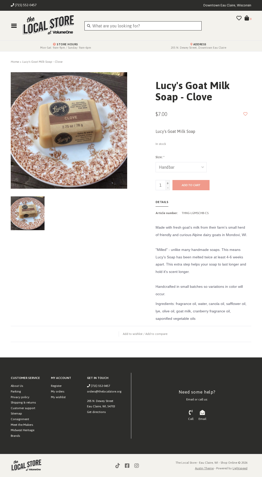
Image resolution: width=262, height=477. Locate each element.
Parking (16, 391)
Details (162, 202)
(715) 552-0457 (100, 386)
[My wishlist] (239, 18)
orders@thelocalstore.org (104, 391)
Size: (160, 157)
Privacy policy (20, 397)
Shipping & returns (23, 402)
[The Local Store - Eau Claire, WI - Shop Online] (49, 25)
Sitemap (16, 413)
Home (15, 61)
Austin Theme (204, 468)
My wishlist (58, 397)
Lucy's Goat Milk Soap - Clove (42, 61)
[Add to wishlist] (245, 114)
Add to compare (156, 334)
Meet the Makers (22, 425)
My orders (57, 391)
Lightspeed (240, 468)
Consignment (20, 419)
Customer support (23, 408)
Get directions (96, 412)
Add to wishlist (133, 334)
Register (56, 386)
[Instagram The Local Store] (136, 465)
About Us (17, 386)
